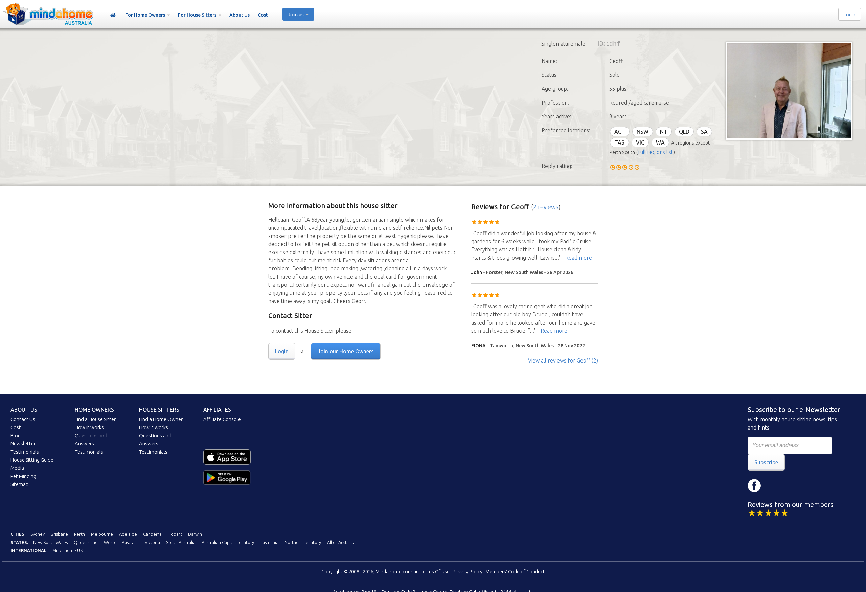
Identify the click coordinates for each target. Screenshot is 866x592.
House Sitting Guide (31, 460)
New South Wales (50, 542)
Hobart (175, 534)
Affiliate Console (222, 419)
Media (17, 468)
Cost (263, 15)
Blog (15, 435)
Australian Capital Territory (228, 542)
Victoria (152, 542)
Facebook (754, 485)
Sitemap (19, 484)
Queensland (86, 542)
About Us (239, 15)
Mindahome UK (67, 550)
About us (23, 410)
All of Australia (341, 542)
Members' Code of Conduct (515, 571)
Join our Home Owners (346, 351)
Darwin (195, 534)
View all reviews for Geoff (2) (563, 360)
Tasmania (269, 542)
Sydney (37, 534)
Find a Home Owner (161, 419)
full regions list (655, 152)
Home (113, 15)
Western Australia (121, 542)
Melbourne (102, 534)
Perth (79, 534)
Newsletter (23, 443)
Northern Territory (302, 542)
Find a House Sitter (95, 419)
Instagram (774, 485)
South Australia (181, 542)
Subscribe (766, 462)
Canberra (152, 534)
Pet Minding (23, 476)
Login (850, 14)
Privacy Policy (467, 571)
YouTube (795, 485)
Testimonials (24, 452)
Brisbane (59, 534)
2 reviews (546, 206)
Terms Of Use (435, 571)
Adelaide (128, 534)
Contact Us (22, 419)
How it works (89, 427)
